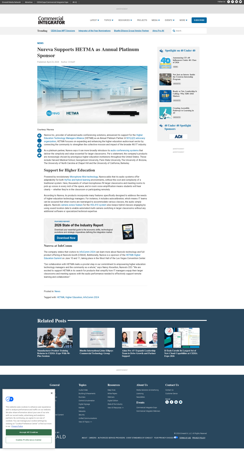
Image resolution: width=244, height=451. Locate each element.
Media (155, 20)
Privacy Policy (17, 426)
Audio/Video (83, 390)
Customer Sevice (171, 394)
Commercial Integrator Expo (146, 408)
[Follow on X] (228, 1)
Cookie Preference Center (29, 440)
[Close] (52, 393)
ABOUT (84, 438)
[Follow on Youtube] (240, 1)
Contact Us (169, 390)
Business (82, 397)
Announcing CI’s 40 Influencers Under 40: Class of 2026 (184, 60)
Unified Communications (88, 418)
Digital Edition (113, 401)
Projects (142, 20)
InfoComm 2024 (87, 252)
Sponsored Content (57, 415)
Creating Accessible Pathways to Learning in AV (183, 110)
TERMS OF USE (185, 438)
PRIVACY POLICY (198, 438)
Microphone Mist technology (84, 176)
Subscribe (199, 20)
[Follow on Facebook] (232, 1)
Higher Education (73, 297)
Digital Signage (84, 404)
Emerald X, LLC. (186, 433)
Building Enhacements (87, 394)
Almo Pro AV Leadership (163, 31)
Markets (82, 408)
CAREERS (92, 438)
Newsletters (140, 397)
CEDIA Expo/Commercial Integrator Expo (52, 2)
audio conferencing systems (125, 150)
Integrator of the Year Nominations (95, 31)
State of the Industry (115, 404)
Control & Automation (87, 401)
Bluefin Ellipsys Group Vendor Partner (131, 31)
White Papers (112, 394)
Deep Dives (112, 390)
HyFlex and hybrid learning (77, 180)
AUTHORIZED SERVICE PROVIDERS (111, 438)
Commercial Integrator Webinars (148, 411)
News (40, 43)
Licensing (139, 394)
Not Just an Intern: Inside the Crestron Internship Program (184, 77)
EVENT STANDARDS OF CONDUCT (139, 438)
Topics (107, 20)
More (182, 20)
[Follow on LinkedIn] (236, 1)
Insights (177, 83)
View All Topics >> (85, 422)
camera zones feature (72, 205)
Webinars (111, 397)
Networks (82, 411)
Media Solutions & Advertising (147, 390)
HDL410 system (98, 205)
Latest (93, 20)
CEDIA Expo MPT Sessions (63, 31)
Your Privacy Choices (163, 438)
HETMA (60, 297)
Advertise (28, 2)
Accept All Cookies (28, 432)
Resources (124, 20)
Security (82, 415)
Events (168, 20)
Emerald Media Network (11, 2)
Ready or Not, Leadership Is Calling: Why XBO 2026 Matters (185, 93)
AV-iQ (75, 2)
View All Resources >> (116, 408)
